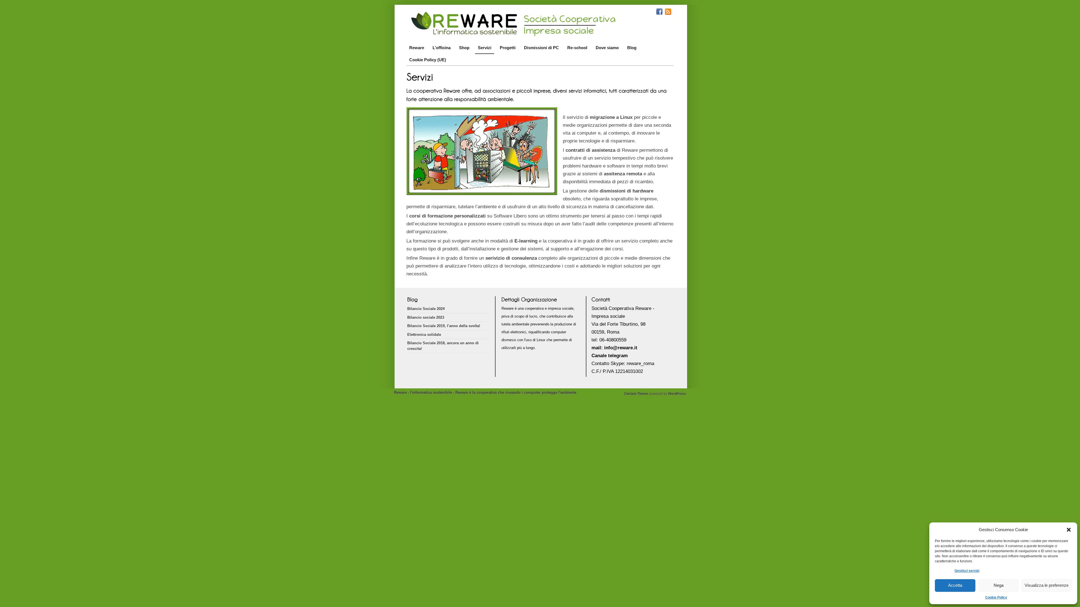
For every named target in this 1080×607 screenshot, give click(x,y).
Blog (631, 47)
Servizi (484, 47)
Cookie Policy (996, 597)
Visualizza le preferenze (1046, 585)
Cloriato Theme (636, 394)
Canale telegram (609, 355)
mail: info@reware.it (614, 347)
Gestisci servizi (967, 571)
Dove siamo (607, 47)
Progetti (508, 47)
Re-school (577, 47)
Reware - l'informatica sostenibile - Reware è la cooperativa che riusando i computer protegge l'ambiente (485, 392)
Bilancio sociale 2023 (425, 317)
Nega (999, 585)
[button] (1069, 530)
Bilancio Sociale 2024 (426, 309)
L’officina (442, 47)
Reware (416, 47)
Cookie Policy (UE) (427, 59)
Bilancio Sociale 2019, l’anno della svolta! (443, 326)
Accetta (955, 585)
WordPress (677, 394)
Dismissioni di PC (541, 47)
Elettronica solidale (424, 334)
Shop (464, 47)
